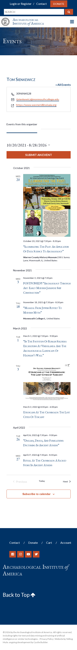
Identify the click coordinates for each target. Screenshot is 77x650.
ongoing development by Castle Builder (28, 642)
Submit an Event (38, 154)
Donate (58, 3)
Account (65, 542)
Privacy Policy (46, 639)
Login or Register (21, 3)
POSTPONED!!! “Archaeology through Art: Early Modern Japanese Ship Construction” (47, 288)
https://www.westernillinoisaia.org (36, 104)
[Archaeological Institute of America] (7, 18)
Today (42, 481)
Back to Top (16, 595)
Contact (41, 3)
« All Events (63, 84)
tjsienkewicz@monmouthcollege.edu (37, 99)
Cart (49, 542)
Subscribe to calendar (36, 494)
